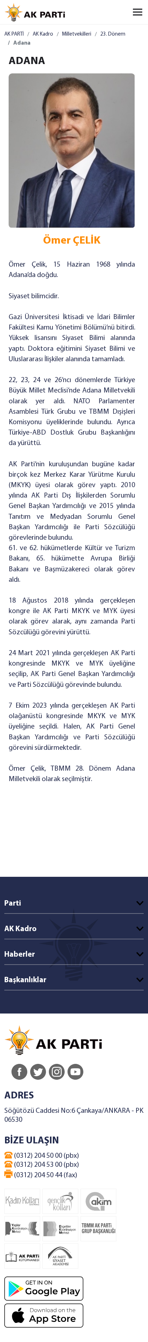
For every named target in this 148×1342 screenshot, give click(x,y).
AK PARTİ (14, 34)
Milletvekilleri (76, 34)
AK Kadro (43, 34)
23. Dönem (112, 34)
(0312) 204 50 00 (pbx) (46, 1156)
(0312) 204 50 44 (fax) (45, 1175)
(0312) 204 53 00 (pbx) (46, 1165)
